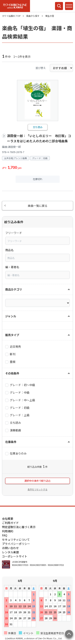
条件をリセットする (37, 489)
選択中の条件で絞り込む (37, 481)
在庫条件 (10, 442)
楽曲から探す (32, 15)
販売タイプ (12, 335)
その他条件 (12, 373)
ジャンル (10, 316)
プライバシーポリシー (16, 544)
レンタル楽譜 (10, 552)
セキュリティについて (16, 539)
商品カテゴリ (13, 289)
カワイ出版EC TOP (11, 15)
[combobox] (37, 241)
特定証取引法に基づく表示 (19, 527)
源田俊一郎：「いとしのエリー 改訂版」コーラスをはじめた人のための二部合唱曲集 (39, 138)
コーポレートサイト (14, 556)
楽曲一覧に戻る (37, 206)
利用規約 (7, 531)
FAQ (4, 535)
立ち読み (37, 127)
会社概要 (7, 519)
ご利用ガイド (10, 523)
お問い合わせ (10, 548)
